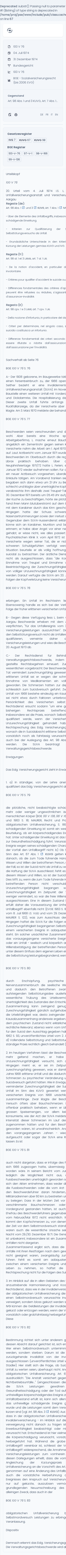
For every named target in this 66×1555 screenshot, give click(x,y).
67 (24, 140)
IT (52, 114)
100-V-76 (14, 153)
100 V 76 (11, 182)
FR (47, 114)
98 (39, 140)
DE (41, 114)
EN (56, 114)
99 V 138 (49, 816)
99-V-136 (14, 159)
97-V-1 (28, 153)
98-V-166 (42, 153)
